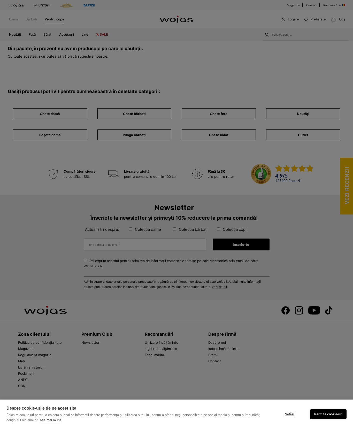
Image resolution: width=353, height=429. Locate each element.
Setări (289, 414)
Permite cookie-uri (328, 414)
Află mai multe (50, 420)
